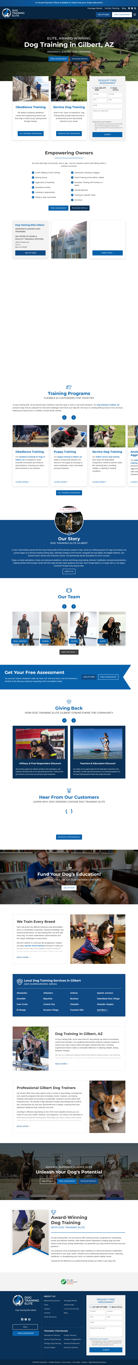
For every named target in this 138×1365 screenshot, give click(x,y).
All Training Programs (31, 133)
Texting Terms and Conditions (101, 122)
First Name (96, 94)
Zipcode (95, 105)
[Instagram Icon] (132, 8)
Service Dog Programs (69, 133)
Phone (94, 99)
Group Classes (49, 1347)
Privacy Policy (66, 1362)
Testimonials (69, 1305)
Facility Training (112, 8)
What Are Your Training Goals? (100, 110)
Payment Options (71, 1347)
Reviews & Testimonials (69, 837)
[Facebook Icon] (129, 8)
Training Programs (56, 1331)
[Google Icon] (135, 8)
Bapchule (47, 999)
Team (46, 1305)
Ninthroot (103, 1362)
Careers (47, 1309)
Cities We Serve (50, 1317)
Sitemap (84, 1362)
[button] (116, 89)
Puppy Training (70, 1335)
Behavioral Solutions (52, 1301)
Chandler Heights (105, 1004)
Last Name (111, 94)
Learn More (21, 482)
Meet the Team (68, 652)
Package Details (94, 8)
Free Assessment (122, 15)
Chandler (74, 1004)
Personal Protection (72, 1343)
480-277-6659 (103, 15)
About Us (69, 571)
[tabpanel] (30, 455)
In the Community (71, 1309)
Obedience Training (52, 1335)
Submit (107, 134)
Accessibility (76, 1362)
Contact (47, 1313)
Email (110, 99)
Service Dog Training (52, 1339)
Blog (124, 8)
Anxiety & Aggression (72, 1339)
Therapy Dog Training (52, 1343)
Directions (107, 253)
